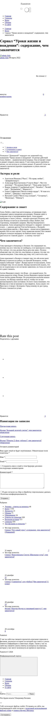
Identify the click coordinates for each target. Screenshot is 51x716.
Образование (10, 515)
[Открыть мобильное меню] (30, 10)
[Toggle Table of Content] (2, 143)
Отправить (5, 498)
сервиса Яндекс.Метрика (23, 710)
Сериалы (8, 522)
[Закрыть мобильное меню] (1, 692)
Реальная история (12, 519)
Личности (9, 511)
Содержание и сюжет (14, 149)
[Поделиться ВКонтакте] (22, 359)
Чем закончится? (12, 152)
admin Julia (4, 58)
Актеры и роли (11, 147)
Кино (7, 509)
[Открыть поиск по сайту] (26, 10)
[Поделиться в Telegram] (22, 378)
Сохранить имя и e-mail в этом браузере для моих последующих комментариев (21, 467)
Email (3, 461)
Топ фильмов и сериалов (15, 524)
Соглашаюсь (5, 715)
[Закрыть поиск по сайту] (1, 702)
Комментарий (6, 472)
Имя (2, 457)
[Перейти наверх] (18, 666)
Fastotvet (25, 3)
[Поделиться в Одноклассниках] (22, 396)
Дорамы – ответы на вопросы (17, 507)
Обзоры (8, 513)
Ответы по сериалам (13, 517)
